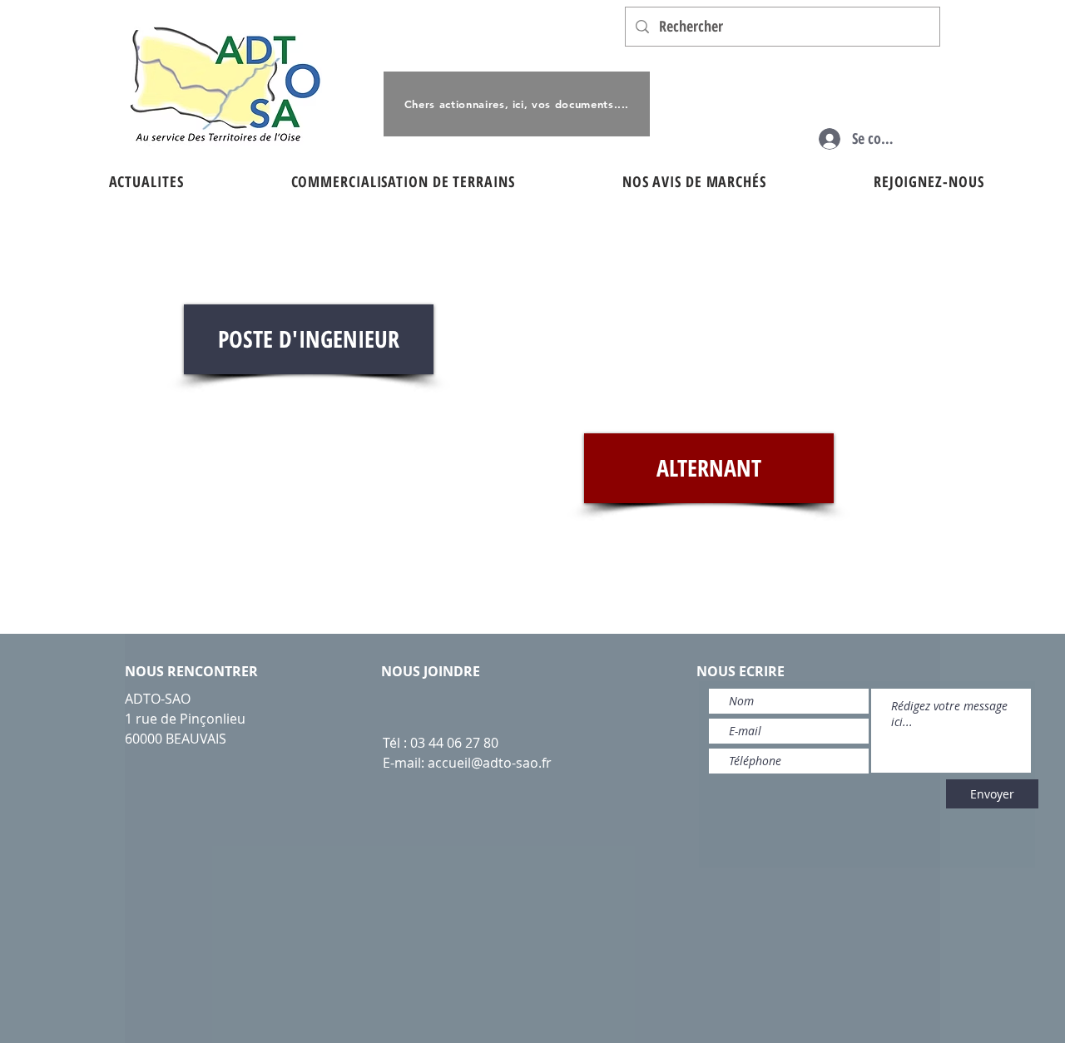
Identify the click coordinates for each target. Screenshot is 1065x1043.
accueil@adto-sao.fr (490, 763)
